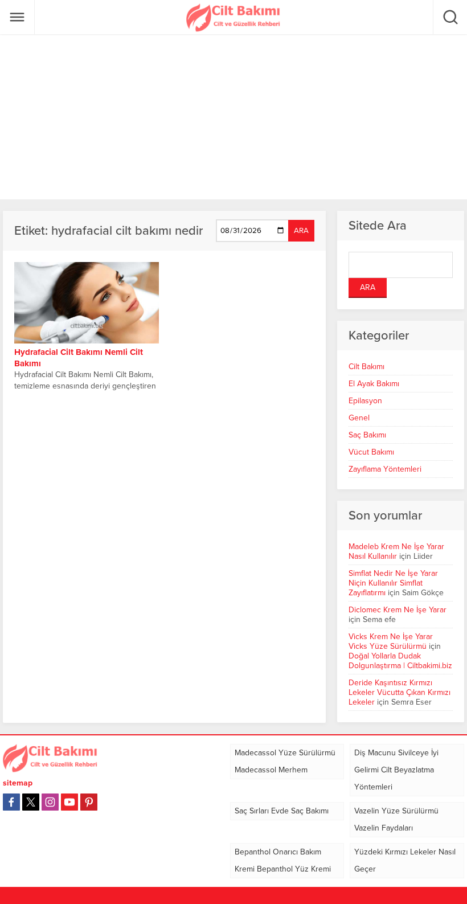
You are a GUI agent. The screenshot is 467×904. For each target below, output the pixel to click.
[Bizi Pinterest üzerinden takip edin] (88, 802)
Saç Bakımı (367, 435)
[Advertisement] (233, 117)
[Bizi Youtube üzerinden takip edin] (69, 802)
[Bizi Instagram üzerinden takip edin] (50, 802)
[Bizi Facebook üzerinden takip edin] (11, 802)
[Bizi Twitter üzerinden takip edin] (30, 802)
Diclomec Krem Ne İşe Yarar (397, 610)
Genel (359, 418)
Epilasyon (365, 401)
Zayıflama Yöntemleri (385, 469)
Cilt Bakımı (366, 366)
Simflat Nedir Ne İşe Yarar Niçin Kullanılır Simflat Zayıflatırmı (393, 583)
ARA (301, 230)
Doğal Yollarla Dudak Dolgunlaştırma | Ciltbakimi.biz (400, 660)
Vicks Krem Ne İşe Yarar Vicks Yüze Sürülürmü (391, 641)
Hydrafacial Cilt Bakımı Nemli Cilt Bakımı (78, 358)
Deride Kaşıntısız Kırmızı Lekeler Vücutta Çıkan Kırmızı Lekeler (399, 692)
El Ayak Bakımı (374, 383)
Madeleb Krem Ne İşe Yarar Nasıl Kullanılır (396, 551)
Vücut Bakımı (371, 452)
